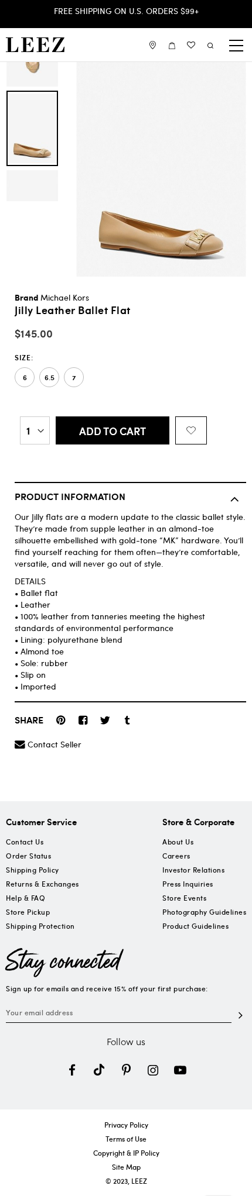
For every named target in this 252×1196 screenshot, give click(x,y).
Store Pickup (28, 911)
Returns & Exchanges (42, 883)
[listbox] (130, 377)
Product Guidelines (195, 925)
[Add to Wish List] (191, 430)
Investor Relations (193, 869)
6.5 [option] (50, 377)
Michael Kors (64, 297)
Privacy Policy (126, 1124)
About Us (177, 841)
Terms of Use (126, 1138)
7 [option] (74, 377)
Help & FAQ (25, 897)
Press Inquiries (187, 883)
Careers (176, 855)
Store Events (184, 897)
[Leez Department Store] (35, 44)
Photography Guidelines (204, 911)
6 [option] (25, 377)
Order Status (28, 855)
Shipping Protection (40, 925)
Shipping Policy (32, 869)
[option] (32, 128)
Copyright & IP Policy (126, 1152)
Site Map (126, 1166)
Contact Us (24, 841)
